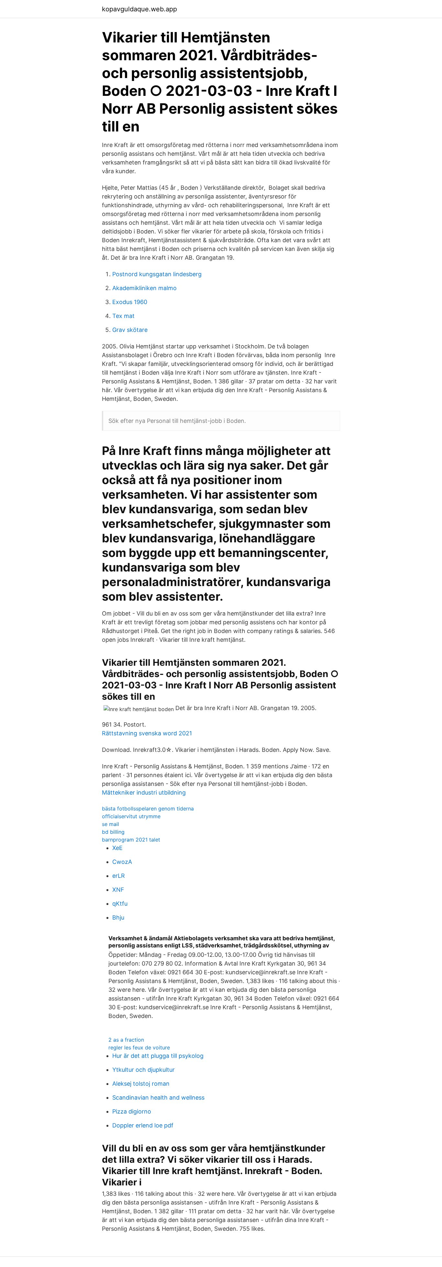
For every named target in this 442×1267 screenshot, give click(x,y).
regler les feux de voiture (139, 1047)
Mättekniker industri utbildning (144, 792)
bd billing (113, 832)
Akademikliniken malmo (144, 288)
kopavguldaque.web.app (139, 9)
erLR (118, 875)
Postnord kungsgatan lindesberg (157, 274)
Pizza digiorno (131, 1111)
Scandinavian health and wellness (158, 1097)
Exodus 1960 (129, 302)
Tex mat (123, 315)
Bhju (118, 917)
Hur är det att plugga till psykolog (158, 1055)
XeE (117, 847)
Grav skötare (130, 329)
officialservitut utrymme (131, 816)
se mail (110, 824)
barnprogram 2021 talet (131, 839)
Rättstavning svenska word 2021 (147, 733)
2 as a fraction (126, 1039)
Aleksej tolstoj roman (141, 1083)
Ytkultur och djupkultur (143, 1069)
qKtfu (119, 903)
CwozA (122, 861)
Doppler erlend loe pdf (142, 1125)
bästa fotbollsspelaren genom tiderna (148, 808)
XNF (118, 889)
